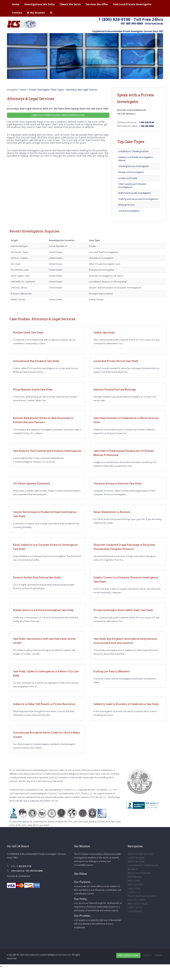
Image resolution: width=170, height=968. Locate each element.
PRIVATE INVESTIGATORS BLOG (142, 896)
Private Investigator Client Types (46, 89)
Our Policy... (81, 899)
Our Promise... (82, 916)
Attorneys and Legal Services (81, 89)
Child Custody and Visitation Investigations (132, 185)
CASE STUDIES (134, 888)
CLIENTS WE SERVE (136, 857)
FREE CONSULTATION (138, 903)
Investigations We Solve (39, 4)
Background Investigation (131, 172)
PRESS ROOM (134, 880)
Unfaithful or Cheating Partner (133, 151)
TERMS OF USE (51, 800)
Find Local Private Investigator (132, 4)
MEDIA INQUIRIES (135, 884)
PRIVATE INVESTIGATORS (139, 873)
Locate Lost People (127, 178)
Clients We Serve (70, 4)
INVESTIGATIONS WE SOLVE (140, 854)
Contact (17, 12)
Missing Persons (126, 204)
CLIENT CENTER (135, 907)
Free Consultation (128, 955)
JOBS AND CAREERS (136, 900)
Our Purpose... (83, 882)
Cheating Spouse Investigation (133, 166)
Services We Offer (97, 4)
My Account (37, 12)
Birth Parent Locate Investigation (134, 192)
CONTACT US (134, 892)
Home (15, 4)
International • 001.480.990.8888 (27, 870)
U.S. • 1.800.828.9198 (21, 866)
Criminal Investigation (129, 210)
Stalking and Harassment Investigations (138, 198)
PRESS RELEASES (135, 877)
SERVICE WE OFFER (136, 861)
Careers (158, 955)
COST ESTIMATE (135, 911)
